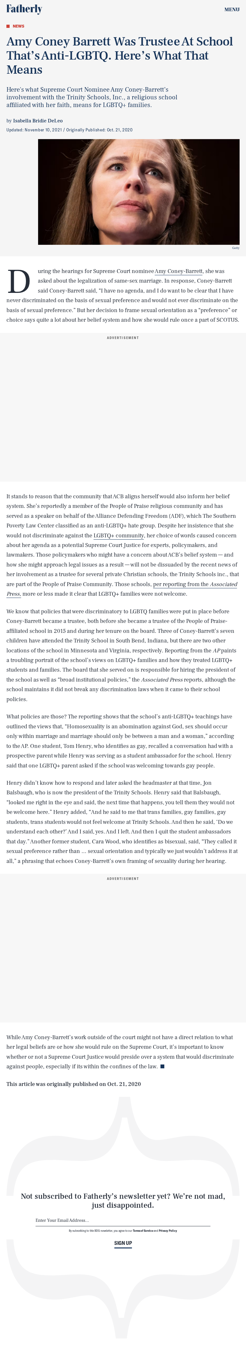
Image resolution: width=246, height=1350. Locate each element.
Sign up (123, 1243)
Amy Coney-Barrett (178, 271)
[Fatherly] (24, 9)
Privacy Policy (168, 1230)
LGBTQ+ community (119, 535)
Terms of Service (143, 1230)
